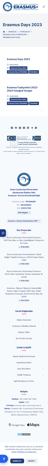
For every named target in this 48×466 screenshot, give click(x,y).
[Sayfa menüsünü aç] (3, 233)
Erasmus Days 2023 (18, 59)
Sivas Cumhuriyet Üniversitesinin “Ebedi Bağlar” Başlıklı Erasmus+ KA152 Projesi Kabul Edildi (23, 257)
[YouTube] (24, 128)
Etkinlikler (34, 72)
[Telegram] (32, 128)
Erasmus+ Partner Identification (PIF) (23, 221)
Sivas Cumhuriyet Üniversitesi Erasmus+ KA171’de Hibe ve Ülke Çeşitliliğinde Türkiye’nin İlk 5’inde (24, 240)
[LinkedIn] (28, 128)
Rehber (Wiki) (24, 332)
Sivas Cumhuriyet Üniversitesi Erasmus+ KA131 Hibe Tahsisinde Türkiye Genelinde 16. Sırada (24, 274)
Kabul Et (17, 461)
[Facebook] (16, 128)
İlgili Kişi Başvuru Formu (24, 381)
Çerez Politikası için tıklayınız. (24, 452)
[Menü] (44, 6)
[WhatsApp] (36, 128)
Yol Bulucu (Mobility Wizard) (24, 326)
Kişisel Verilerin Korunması (24, 356)
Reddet (31, 461)
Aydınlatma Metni (24, 362)
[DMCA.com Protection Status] (24, 434)
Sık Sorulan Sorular (24, 338)
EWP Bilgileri (23, 213)
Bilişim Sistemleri (24, 320)
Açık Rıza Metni (24, 369)
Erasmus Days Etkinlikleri (18, 72)
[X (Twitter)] (20, 128)
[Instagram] (12, 128)
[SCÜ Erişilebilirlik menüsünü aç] (4, 459)
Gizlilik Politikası (24, 375)
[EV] (4, 32)
